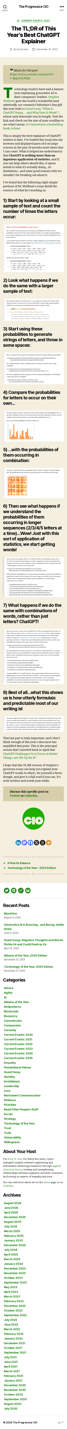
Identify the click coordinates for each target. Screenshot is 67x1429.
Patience (10, 1100)
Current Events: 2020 (18, 1034)
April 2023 (11, 1291)
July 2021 (10, 1357)
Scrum (8, 1114)
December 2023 (15, 1268)
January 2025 (13, 1240)
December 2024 (15, 1245)
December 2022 (15, 1305)
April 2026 (11, 1212)
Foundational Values (17, 1067)
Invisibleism (12, 1081)
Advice (8, 988)
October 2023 (13, 1277)
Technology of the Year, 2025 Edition (28, 966)
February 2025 (14, 1235)
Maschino (10, 913)
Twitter (15, 796)
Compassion (12, 1025)
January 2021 (13, 1380)
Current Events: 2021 (18, 1039)
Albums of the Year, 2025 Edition (25, 955)
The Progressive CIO (33, 6)
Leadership (11, 1086)
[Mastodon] (24, 842)
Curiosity (10, 1030)
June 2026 (11, 1207)
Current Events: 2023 (35, 20)
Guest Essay (12, 1072)
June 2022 (11, 1324)
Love (7, 1090)
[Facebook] (30, 842)
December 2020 (15, 1385)
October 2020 (13, 1394)
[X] (36, 842)
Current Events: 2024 (18, 1053)
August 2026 (12, 1203)
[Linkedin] (18, 842)
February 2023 (14, 1301)
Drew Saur (23, 49)
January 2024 (13, 1263)
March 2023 (12, 1296)
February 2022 (14, 1333)
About (46, 1182)
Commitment (13, 1020)
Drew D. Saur (14, 1159)
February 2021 (13, 1375)
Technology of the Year (19, 1123)
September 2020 (15, 1399)
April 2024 (11, 1254)
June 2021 (11, 1361)
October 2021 (13, 1347)
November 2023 (15, 1273)
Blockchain (11, 1011)
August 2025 (12, 1221)
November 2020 (15, 1389)
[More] (48, 842)
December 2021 (14, 1343)
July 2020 (11, 1408)
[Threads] (42, 842)
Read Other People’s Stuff (21, 1109)
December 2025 (15, 1217)
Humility (9, 1076)
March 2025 (12, 1231)
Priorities (10, 1104)
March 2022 (12, 1329)
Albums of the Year (16, 1002)
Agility (8, 992)
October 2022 (13, 1310)
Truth (7, 1132)
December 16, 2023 (47, 49)
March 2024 (12, 1259)
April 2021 (11, 1366)
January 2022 (13, 1338)
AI (18, 20)
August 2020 (13, 1403)
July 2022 (10, 1319)
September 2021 (15, 1352)
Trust (7, 1128)
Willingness (12, 1142)
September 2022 (15, 1315)
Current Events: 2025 (18, 1058)
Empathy (10, 1062)
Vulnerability (12, 1137)
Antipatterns (12, 1006)
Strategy (10, 1118)
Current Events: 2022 (18, 1044)
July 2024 (10, 1249)
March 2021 (12, 1371)
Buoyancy (10, 1016)
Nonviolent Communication (22, 1095)
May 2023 (10, 1287)
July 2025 (10, 1226)
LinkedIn (30, 796)
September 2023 (15, 1282)
